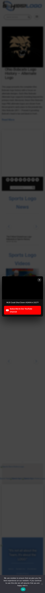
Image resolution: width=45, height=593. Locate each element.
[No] (42, 584)
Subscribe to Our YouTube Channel (21, 310)
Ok (23, 589)
